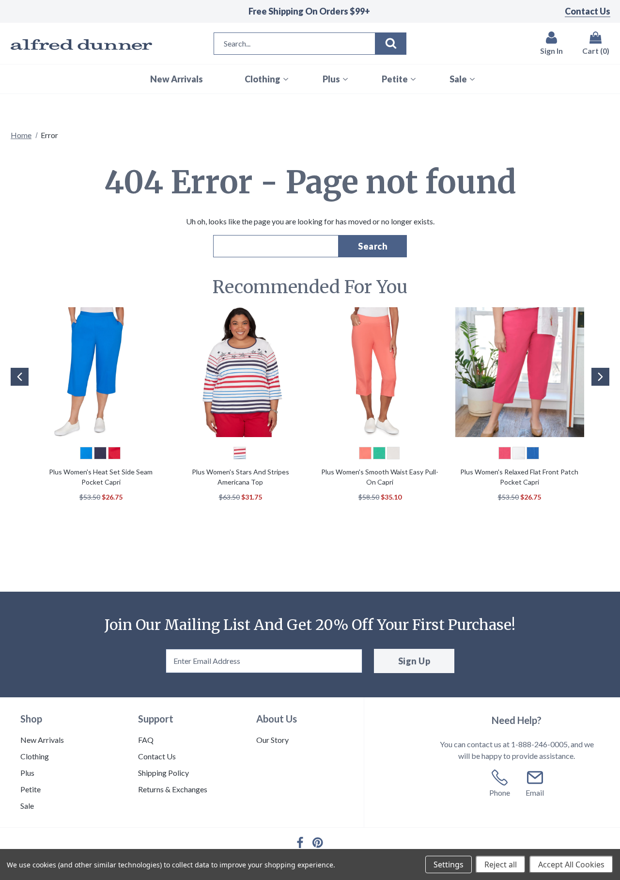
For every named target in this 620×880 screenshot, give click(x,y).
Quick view (100, 373)
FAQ (146, 739)
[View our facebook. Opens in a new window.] (300, 842)
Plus (27, 772)
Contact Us (587, 11)
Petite (30, 789)
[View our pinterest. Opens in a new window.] (318, 843)
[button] (18, 391)
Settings (449, 864)
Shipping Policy (163, 772)
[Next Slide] (600, 377)
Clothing (34, 756)
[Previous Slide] (20, 377)
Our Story (272, 739)
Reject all (500, 864)
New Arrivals (42, 739)
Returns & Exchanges (172, 789)
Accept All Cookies (571, 864)
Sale (27, 805)
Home (21, 135)
